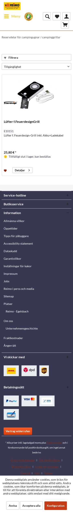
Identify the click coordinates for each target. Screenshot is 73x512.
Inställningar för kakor (18, 266)
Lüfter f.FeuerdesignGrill (22, 121)
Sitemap (9, 296)
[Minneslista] (57, 16)
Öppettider (11, 228)
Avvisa (13, 505)
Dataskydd (10, 251)
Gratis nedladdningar (22, 460)
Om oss (8, 321)
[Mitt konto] (66, 16)
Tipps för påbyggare (16, 236)
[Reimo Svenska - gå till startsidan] (12, 6)
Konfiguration (55, 505)
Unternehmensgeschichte (22, 328)
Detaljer (20, 170)
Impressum (11, 273)
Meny (15, 16)
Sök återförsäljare (49, 460)
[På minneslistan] (6, 170)
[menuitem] (12, 16)
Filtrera (13, 57)
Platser (8, 303)
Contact (25, 473)
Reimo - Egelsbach (17, 311)
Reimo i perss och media (19, 288)
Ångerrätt (10, 345)
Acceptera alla (31, 505)
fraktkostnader (54, 442)
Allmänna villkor (14, 221)
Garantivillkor (12, 258)
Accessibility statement (18, 243)
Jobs (6, 281)
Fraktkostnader (13, 338)
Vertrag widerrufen (18, 431)
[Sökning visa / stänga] (47, 16)
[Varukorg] (65, 24)
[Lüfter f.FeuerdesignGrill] (36, 95)
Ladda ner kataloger (47, 466)
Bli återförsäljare (21, 466)
